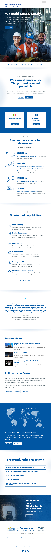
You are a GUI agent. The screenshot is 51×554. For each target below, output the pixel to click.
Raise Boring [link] (17, 243)
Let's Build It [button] (9, 27)
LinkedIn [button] (18, 391)
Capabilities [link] (21, 538)
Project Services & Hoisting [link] (22, 270)
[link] (13, 5)
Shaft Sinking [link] (17, 225)
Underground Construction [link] (22, 262)
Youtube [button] (26, 391)
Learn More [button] (38, 124)
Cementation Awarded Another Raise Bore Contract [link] (27, 344)
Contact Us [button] (29, 515)
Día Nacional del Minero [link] (22, 353)
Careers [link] (9, 538)
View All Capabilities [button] (25, 280)
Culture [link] (14, 538)
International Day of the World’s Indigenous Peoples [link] (28, 361)
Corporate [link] (34, 538)
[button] (45, 5)
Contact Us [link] (41, 538)
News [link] (28, 538)
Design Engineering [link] (19, 233)
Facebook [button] (9, 391)
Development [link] (17, 252)
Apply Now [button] (17, 124)
